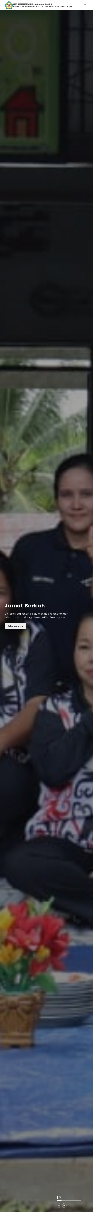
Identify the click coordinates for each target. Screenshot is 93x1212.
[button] (59, 1205)
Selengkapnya (15, 626)
